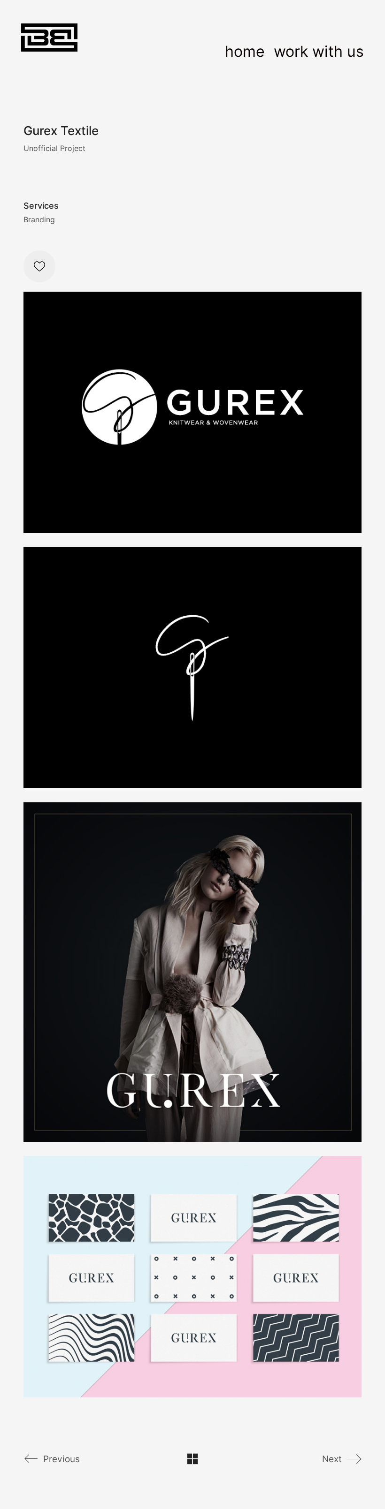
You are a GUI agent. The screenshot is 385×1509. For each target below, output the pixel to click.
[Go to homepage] (49, 51)
